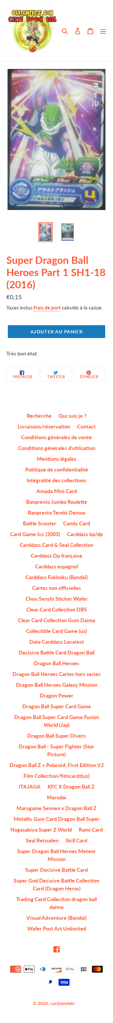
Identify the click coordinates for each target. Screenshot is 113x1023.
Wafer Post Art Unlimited (56, 928)
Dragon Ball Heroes (56, 663)
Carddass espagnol (56, 566)
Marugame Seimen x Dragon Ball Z (56, 808)
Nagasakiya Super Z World (41, 829)
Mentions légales (56, 459)
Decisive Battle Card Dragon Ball (56, 652)
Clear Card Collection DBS (56, 609)
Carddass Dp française (56, 555)
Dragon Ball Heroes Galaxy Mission (56, 685)
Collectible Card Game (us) (56, 631)
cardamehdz (62, 1003)
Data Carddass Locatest (56, 641)
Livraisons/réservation (44, 426)
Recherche (39, 415)
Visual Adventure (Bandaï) (56, 918)
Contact (86, 426)
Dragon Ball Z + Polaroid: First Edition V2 (57, 765)
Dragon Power (56, 695)
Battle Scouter (39, 523)
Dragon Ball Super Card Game (56, 706)
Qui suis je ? (72, 415)
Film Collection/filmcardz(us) (56, 776)
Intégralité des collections (56, 480)
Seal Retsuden (42, 840)
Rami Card (91, 829)
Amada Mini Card (57, 491)
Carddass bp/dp (85, 534)
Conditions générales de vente (56, 437)
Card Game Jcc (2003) (35, 534)
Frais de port (47, 308)
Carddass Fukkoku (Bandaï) (56, 577)
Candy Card (76, 523)
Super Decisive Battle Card (56, 870)
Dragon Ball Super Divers (56, 735)
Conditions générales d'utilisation (56, 448)
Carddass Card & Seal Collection (56, 545)
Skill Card (76, 840)
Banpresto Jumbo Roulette (56, 502)
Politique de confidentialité (56, 469)
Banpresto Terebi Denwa (56, 512)
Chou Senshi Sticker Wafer (56, 598)
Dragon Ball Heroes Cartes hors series (56, 674)
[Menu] (103, 31)
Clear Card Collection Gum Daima (56, 620)
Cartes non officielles (56, 588)
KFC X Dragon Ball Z (71, 786)
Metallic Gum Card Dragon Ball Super (57, 819)
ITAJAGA (30, 786)
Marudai (56, 797)
